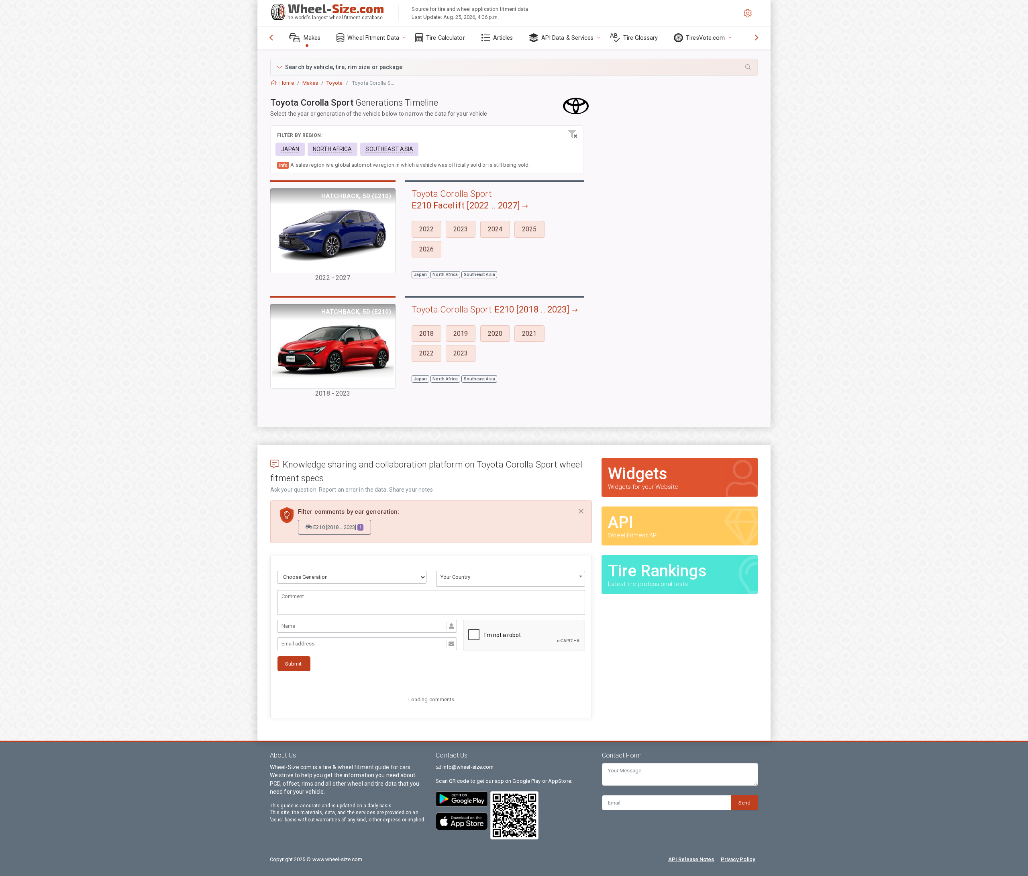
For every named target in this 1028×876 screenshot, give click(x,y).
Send (744, 803)
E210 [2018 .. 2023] (337, 527)
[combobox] (510, 579)
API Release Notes (691, 859)
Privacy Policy (738, 859)
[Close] (581, 511)
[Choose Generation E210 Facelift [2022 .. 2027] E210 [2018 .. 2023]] (351, 577)
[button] (514, 67)
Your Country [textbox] (455, 577)
